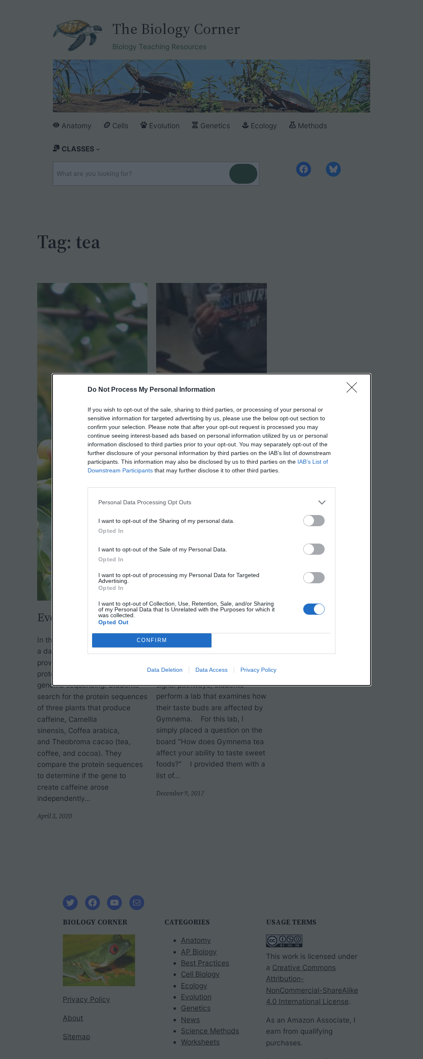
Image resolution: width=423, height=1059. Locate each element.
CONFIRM (152, 640)
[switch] (314, 520)
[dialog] (211, 529)
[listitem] (211, 502)
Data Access (211, 669)
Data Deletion (165, 669)
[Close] (354, 390)
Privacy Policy (258, 669)
